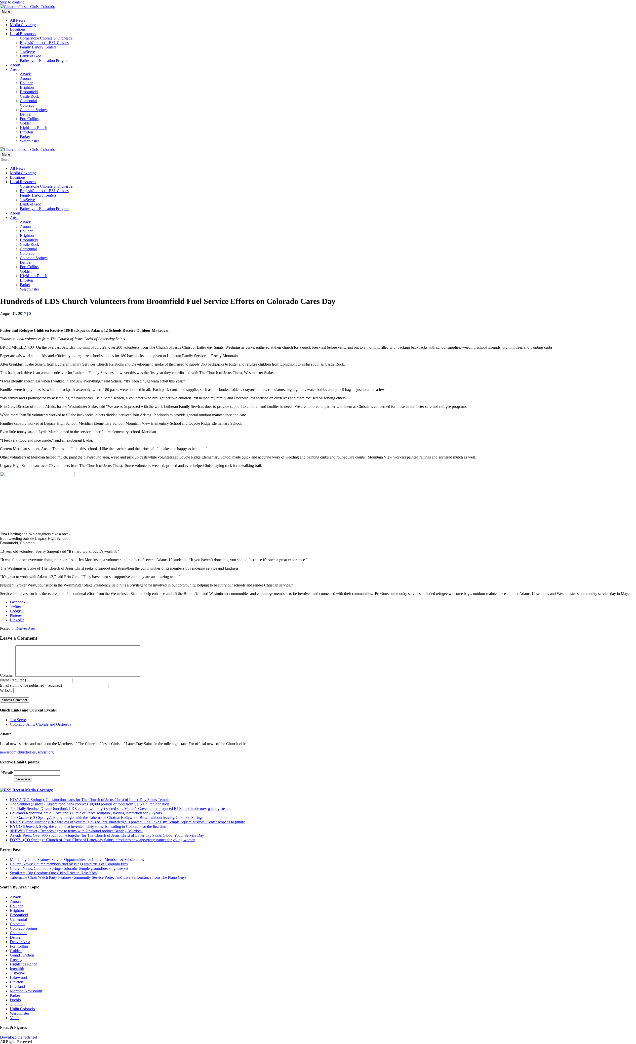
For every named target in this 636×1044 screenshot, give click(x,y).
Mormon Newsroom (26, 991)
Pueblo (15, 1000)
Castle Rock (29, 96)
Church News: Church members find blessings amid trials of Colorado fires (69, 864)
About (15, 65)
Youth (14, 1018)
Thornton (17, 1004)
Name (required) (13, 680)
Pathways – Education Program (44, 60)
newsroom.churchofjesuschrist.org (27, 752)
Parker (25, 136)
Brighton (27, 87)
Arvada (26, 74)
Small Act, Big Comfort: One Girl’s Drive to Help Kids (53, 873)
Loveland (17, 986)
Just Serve (18, 720)
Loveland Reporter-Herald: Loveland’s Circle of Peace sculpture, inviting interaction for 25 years (86, 813)
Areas (14, 69)
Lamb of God (30, 56)
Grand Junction (22, 955)
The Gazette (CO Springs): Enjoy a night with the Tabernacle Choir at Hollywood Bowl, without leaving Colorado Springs (106, 817)
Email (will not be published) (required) (31, 685)
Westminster (29, 141)
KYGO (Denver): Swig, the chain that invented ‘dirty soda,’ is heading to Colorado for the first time (88, 826)
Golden (26, 123)
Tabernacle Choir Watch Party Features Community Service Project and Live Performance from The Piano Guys (98, 877)
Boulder (26, 83)
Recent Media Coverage (32, 790)
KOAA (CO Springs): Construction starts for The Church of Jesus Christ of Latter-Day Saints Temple (89, 799)
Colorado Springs (33, 110)
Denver (26, 114)
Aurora (25, 78)
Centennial (28, 101)
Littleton (26, 132)
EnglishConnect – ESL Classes (44, 43)
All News (17, 20)
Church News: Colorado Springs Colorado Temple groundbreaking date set (69, 868)
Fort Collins (29, 119)
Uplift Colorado (22, 1009)
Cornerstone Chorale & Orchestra (46, 38)
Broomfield (29, 92)
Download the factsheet (18, 1037)
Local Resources (23, 34)
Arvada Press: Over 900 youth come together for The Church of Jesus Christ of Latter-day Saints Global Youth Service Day (107, 835)
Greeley (16, 960)
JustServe (27, 51)
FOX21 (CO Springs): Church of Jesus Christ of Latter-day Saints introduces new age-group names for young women (102, 840)
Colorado (27, 105)
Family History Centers (38, 47)
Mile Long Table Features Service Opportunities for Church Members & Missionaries (77, 859)
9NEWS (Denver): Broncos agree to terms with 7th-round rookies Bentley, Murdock (76, 831)
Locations (17, 29)
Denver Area (25, 628)
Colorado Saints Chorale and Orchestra (40, 724)
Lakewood (18, 977)
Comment (7, 675)
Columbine (18, 933)
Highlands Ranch (33, 127)
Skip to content (12, 2)
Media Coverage (23, 25)
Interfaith (17, 968)
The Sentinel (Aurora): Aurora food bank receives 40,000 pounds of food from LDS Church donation (89, 804)
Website (6, 690)
